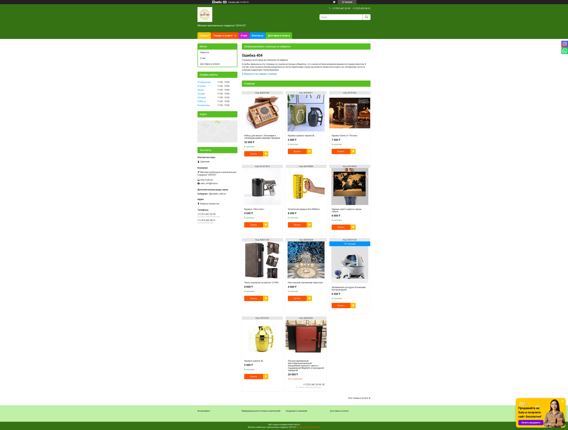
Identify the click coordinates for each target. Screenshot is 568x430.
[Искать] (366, 17)
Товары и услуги (222, 35)
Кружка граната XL (253, 361)
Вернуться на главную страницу (260, 74)
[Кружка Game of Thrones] (349, 112)
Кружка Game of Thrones (344, 135)
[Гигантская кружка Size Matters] (306, 186)
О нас (244, 35)
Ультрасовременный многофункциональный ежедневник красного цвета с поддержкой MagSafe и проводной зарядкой (306, 366)
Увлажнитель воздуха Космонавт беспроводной (349, 288)
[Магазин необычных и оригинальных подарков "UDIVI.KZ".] (204, 14)
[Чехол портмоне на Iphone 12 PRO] (262, 259)
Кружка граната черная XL (301, 135)
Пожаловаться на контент (309, 427)
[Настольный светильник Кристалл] (306, 259)
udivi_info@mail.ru (209, 183)
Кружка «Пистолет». (254, 209)
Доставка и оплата (279, 35)
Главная (204, 35)
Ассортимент (203, 411)
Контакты (257, 35)
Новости (204, 52)
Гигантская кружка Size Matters (304, 209)
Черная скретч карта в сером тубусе (346, 210)
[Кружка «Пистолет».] (262, 186)
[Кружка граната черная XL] (306, 112)
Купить (253, 154)
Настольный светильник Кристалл (305, 282)
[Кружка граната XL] (262, 338)
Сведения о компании (296, 411)
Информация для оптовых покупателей (261, 411)
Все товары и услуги (358, 398)
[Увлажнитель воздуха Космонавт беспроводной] (349, 264)
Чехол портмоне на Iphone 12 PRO (261, 282)
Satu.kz (297, 424)
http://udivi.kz (206, 180)
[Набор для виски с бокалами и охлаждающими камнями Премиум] (262, 112)
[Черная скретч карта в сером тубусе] (349, 186)
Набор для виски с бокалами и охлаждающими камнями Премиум (262, 136)
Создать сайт (233, 2)
